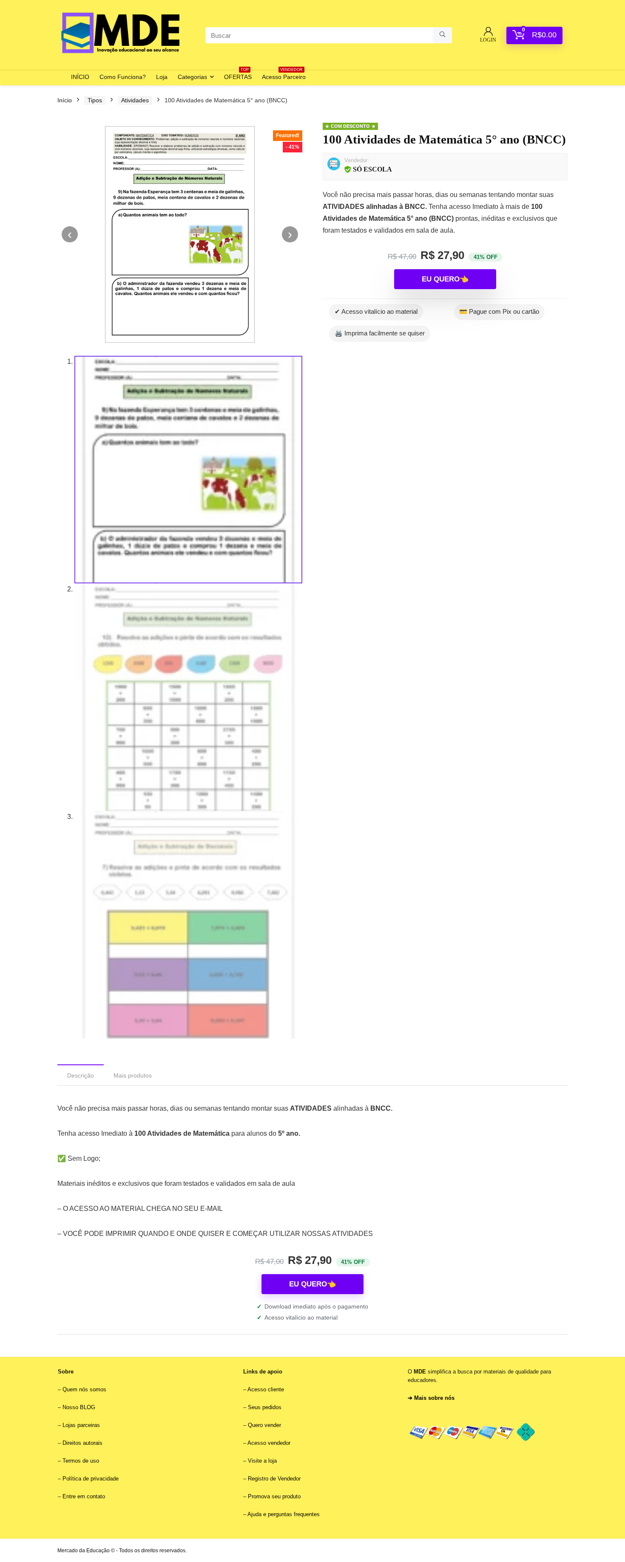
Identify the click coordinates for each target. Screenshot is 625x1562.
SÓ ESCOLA (372, 169)
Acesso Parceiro (284, 75)
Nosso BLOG (78, 1407)
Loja (162, 76)
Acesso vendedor (268, 1443)
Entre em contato (83, 1496)
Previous (70, 234)
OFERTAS (238, 75)
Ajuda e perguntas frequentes (283, 1514)
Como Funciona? (122, 76)
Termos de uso (80, 1461)
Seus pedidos (264, 1407)
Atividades (135, 100)
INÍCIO (80, 76)
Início (64, 100)
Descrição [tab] (80, 1075)
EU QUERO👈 (445, 279)
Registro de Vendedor (274, 1478)
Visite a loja (262, 1461)
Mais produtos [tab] (133, 1075)
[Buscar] (442, 35)
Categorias (192, 76)
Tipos (95, 100)
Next (290, 234)
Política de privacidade (90, 1478)
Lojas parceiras (81, 1425)
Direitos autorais (82, 1443)
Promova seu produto (274, 1496)
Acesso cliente (265, 1389)
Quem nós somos (84, 1389)
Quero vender (263, 1425)
